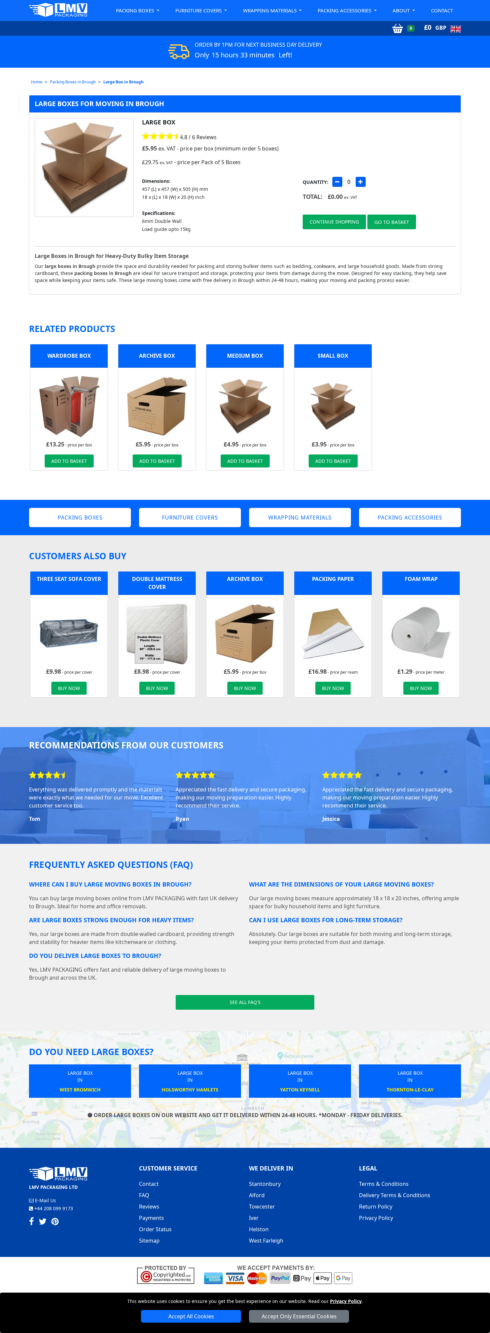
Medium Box (245, 355)
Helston (259, 1229)
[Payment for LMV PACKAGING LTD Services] (278, 1274)
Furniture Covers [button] (199, 10)
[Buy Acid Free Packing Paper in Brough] (333, 633)
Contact (442, 10)
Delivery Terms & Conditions (394, 1195)
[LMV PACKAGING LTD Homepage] (58, 10)
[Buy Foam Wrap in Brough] (421, 633)
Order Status (155, 1229)
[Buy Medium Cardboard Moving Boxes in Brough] (245, 405)
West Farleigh (266, 1240)
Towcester (262, 1206)
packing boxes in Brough (103, 273)
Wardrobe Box (69, 355)
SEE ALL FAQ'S (245, 1002)
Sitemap (149, 1240)
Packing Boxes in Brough (73, 82)
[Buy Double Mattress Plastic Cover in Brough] (157, 633)
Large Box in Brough (123, 82)
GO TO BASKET (391, 222)
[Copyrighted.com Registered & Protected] (168, 1274)
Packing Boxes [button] (135, 10)
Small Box (333, 355)
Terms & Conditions (384, 1184)
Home (36, 82)
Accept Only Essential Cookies (299, 1316)
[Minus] (337, 182)
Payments (151, 1218)
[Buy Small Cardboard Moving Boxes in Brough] (333, 405)
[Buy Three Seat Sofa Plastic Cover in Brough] (69, 633)
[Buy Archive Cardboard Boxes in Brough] (157, 405)
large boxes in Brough (70, 266)
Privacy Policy (346, 1301)
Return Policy (375, 1206)
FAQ (144, 1195)
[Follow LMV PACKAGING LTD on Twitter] (43, 1222)
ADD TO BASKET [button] (69, 461)
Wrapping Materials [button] (270, 10)
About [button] (402, 10)
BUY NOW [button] (69, 688)
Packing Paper (333, 579)
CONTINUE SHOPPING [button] (334, 222)
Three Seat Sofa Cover (69, 579)
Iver (254, 1218)
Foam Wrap (421, 579)
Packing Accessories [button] (345, 10)
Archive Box (157, 355)
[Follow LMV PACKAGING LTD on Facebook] (31, 1222)
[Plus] (361, 182)
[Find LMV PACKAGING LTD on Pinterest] (55, 1222)
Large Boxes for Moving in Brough (99, 103)
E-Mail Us (45, 1200)
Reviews (149, 1206)
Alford (257, 1195)
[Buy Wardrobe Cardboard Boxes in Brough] (69, 405)
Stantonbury (265, 1184)
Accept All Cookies (191, 1316)
